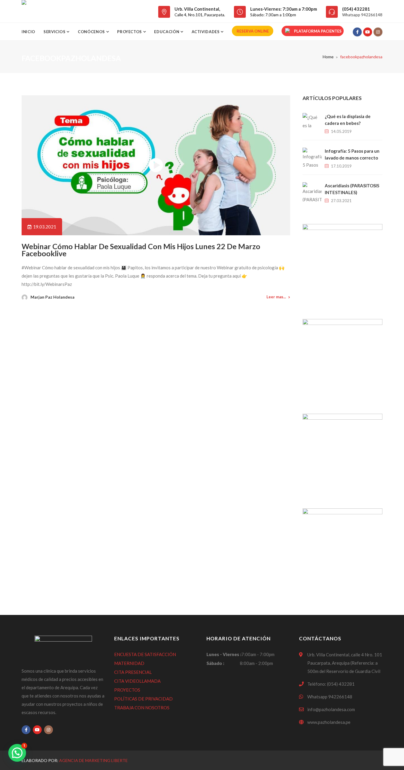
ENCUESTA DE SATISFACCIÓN (145, 654)
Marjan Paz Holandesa (52, 296)
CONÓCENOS (92, 31)
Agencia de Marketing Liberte (93, 760)
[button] (17, 753)
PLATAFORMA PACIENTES (318, 31)
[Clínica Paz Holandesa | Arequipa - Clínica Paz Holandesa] (24, 11)
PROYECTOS (127, 689)
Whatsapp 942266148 (362, 14)
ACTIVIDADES (206, 31)
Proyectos (130, 31)
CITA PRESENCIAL (133, 672)
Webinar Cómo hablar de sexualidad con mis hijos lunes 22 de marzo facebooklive (141, 250)
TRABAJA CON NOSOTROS (141, 707)
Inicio (28, 31)
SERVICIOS (55, 31)
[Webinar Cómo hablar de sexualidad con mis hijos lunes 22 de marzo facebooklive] (156, 165)
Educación (167, 31)
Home (328, 56)
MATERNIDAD (129, 663)
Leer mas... (276, 296)
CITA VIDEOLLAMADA (137, 681)
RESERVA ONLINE (253, 31)
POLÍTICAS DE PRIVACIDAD (143, 698)
